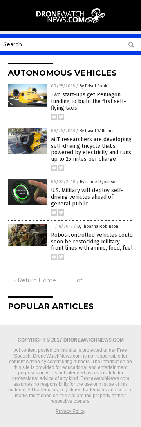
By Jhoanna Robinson (97, 226)
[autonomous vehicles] (70, 23)
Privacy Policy (70, 411)
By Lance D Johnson (99, 181)
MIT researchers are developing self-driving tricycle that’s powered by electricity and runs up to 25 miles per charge (91, 149)
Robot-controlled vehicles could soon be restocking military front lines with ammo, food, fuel (92, 242)
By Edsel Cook (93, 86)
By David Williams (96, 130)
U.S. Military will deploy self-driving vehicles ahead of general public (87, 197)
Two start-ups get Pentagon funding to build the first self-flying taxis (88, 101)
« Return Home (34, 280)
